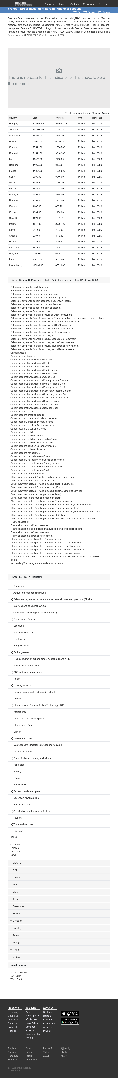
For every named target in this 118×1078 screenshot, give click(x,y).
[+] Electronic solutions (21, 632)
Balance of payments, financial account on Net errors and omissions (44, 321)
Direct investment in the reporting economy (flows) (35, 494)
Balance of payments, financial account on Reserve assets (40, 332)
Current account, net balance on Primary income (34, 463)
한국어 (64, 1055)
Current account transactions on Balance (31, 359)
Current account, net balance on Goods (30, 456)
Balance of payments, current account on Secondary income (41, 300)
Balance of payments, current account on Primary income (39, 297)
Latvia (12, 229)
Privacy (47, 1030)
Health (15, 949)
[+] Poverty (15, 771)
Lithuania (14, 247)
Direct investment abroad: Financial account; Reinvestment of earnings (46, 490)
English (12, 1048)
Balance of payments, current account (29, 290)
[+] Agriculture (17, 586)
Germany (14, 147)
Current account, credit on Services (28, 428)
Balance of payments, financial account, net (32, 335)
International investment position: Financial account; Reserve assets (45, 553)
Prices (15, 884)
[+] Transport (16, 831)
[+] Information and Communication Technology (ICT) (37, 705)
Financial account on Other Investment (30, 532)
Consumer (17, 920)
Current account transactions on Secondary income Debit (39, 397)
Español (12, 1052)
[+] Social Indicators (20, 804)
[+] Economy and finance (23, 619)
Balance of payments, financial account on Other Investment (40, 325)
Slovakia (13, 218)
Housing (16, 928)
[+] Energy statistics (20, 645)
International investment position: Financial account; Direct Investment (45, 542)
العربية (46, 1055)
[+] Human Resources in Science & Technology (34, 692)
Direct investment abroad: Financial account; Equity (36, 487)
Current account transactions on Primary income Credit (38, 383)
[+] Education (17, 625)
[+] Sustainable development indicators (30, 811)
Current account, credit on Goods (27, 414)
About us (47, 1027)
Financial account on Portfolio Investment (31, 535)
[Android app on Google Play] (70, 1021)
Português (13, 1055)
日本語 (64, 1052)
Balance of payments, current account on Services (35, 304)
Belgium (13, 164)
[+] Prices (15, 778)
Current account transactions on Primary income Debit (37, 387)
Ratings (12, 1030)
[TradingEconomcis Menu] (11, 4)
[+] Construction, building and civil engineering (34, 612)
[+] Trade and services (21, 824)
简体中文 (65, 1048)
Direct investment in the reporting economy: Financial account (41, 501)
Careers (47, 1015)
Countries (13, 1015)
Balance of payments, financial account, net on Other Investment (43, 342)
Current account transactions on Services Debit (34, 408)
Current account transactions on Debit (29, 366)
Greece (13, 212)
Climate (16, 956)
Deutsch (29, 1048)
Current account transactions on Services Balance (35, 401)
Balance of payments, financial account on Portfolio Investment (42, 328)
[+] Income (15, 698)
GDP (15, 870)
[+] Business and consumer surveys (28, 605)
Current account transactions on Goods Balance (34, 370)
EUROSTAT (36, 28)
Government (18, 906)
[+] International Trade (21, 725)
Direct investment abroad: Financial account (32, 480)
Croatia (13, 235)
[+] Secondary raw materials (24, 797)
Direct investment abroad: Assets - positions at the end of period (42, 477)
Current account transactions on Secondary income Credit (39, 394)
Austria (12, 141)
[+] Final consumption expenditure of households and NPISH (41, 658)
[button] (106, 4)
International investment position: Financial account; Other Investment (45, 546)
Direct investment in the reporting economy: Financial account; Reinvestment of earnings (55, 511)
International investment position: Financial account (36, 539)
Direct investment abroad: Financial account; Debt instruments (42, 483)
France (12, 170)
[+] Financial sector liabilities (24, 665)
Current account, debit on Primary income (31, 442)
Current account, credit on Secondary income (33, 425)
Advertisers (49, 1023)
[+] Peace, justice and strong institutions (30, 758)
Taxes (15, 935)
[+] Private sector (18, 784)
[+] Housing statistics (20, 685)
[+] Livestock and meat (21, 738)
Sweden (13, 129)
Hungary (13, 123)
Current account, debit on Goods (26, 435)
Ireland (12, 259)
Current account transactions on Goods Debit (33, 376)
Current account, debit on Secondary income (33, 445)
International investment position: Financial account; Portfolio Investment (47, 549)
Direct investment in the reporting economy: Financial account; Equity (45, 508)
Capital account (18, 352)
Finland (13, 188)
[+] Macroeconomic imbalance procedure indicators (36, 744)
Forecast (14, 848)
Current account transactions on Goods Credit (33, 373)
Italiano (29, 1052)
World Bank (16, 979)
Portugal (13, 194)
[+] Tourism (16, 817)
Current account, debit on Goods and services (33, 439)
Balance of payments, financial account (30, 311)
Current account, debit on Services (27, 449)
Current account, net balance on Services (31, 470)
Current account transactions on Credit (30, 363)
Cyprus (13, 206)
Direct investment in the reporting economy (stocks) (36, 497)
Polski (28, 1055)
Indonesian (31, 1059)
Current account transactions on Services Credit (34, 404)
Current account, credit (21, 411)
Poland (13, 223)
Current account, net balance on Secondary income (36, 466)
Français (12, 1059)
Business (17, 913)
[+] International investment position (28, 718)
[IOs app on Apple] (70, 1013)
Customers (48, 1012)
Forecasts (13, 1027)
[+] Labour (15, 731)
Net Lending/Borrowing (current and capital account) (36, 563)
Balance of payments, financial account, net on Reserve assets (42, 349)
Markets (16, 863)
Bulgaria (13, 253)
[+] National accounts (21, 751)
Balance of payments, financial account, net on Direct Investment (43, 338)
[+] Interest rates (18, 711)
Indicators (15, 851)
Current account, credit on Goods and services (33, 418)
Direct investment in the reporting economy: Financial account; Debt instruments (51, 504)
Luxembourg (15, 265)
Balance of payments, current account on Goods (34, 294)
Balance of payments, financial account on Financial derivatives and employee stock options (57, 318)
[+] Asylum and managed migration (28, 592)
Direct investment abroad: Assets (27, 473)
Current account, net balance (25, 452)
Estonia (13, 241)
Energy (16, 942)
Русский (47, 1048)
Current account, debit (21, 432)
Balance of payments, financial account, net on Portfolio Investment (44, 345)
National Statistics (19, 972)
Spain (12, 176)
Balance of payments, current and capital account (35, 307)
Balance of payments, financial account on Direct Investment (41, 314)
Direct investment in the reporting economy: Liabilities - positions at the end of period (53, 518)
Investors (47, 1019)
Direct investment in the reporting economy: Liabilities (37, 515)
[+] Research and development (26, 791)
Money (16, 892)
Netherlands (15, 135)
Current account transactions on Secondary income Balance (41, 390)
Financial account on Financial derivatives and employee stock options (46, 528)
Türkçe (46, 1052)
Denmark (14, 153)
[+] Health (15, 678)
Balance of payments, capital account (29, 287)
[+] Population (17, 764)
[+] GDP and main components (26, 672)
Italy (11, 159)
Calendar (15, 844)
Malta (12, 182)
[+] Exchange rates (19, 652)
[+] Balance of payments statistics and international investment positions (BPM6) (51, 599)
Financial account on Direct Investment (30, 525)
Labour (16, 877)
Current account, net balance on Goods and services (37, 459)
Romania (14, 200)
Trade (15, 899)
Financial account (19, 521)
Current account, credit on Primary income (31, 421)
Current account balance (22, 356)
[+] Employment (18, 639)
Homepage (13, 1012)
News (13, 854)
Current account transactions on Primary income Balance (39, 380)
